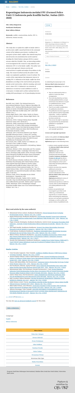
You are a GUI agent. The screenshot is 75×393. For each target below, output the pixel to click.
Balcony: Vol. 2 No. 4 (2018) (38, 293)
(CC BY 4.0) (57, 158)
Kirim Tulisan (37, 351)
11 (18, 297)
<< (7, 297)
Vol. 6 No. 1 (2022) (23, 7)
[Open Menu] (6, 2)
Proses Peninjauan (37, 341)
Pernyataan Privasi (37, 355)
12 (20, 297)
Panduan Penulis (37, 348)
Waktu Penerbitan (37, 362)
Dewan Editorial (38, 337)
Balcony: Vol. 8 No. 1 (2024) (57, 267)
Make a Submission (13, 308)
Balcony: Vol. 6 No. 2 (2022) (56, 273)
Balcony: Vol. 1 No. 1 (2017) (30, 238)
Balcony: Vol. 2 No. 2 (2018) (44, 229)
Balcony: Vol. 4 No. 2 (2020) (32, 215)
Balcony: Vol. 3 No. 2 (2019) (31, 255)
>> (23, 297)
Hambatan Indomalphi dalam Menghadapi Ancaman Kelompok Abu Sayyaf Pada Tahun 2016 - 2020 (38, 232)
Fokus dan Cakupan (37, 334)
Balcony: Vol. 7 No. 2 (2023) (43, 284)
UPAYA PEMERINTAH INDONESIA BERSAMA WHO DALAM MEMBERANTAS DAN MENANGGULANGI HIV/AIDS (37, 275)
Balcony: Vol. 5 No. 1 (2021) (48, 233)
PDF (49, 25)
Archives (14, 7)
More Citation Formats (52, 56)
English (8, 319)
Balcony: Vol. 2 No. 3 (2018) (55, 276)
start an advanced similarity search (25, 301)
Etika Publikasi (37, 344)
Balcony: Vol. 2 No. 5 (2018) (38, 280)
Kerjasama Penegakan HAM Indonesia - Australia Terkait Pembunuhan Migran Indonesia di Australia (39, 223)
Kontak (37, 365)
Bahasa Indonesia (11, 321)
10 (16, 297)
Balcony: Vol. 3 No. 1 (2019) (18, 244)
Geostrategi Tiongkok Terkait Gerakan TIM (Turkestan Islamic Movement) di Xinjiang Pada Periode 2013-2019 (38, 286)
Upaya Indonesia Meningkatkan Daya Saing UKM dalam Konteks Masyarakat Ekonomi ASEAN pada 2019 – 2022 (38, 266)
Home (7, 7)
